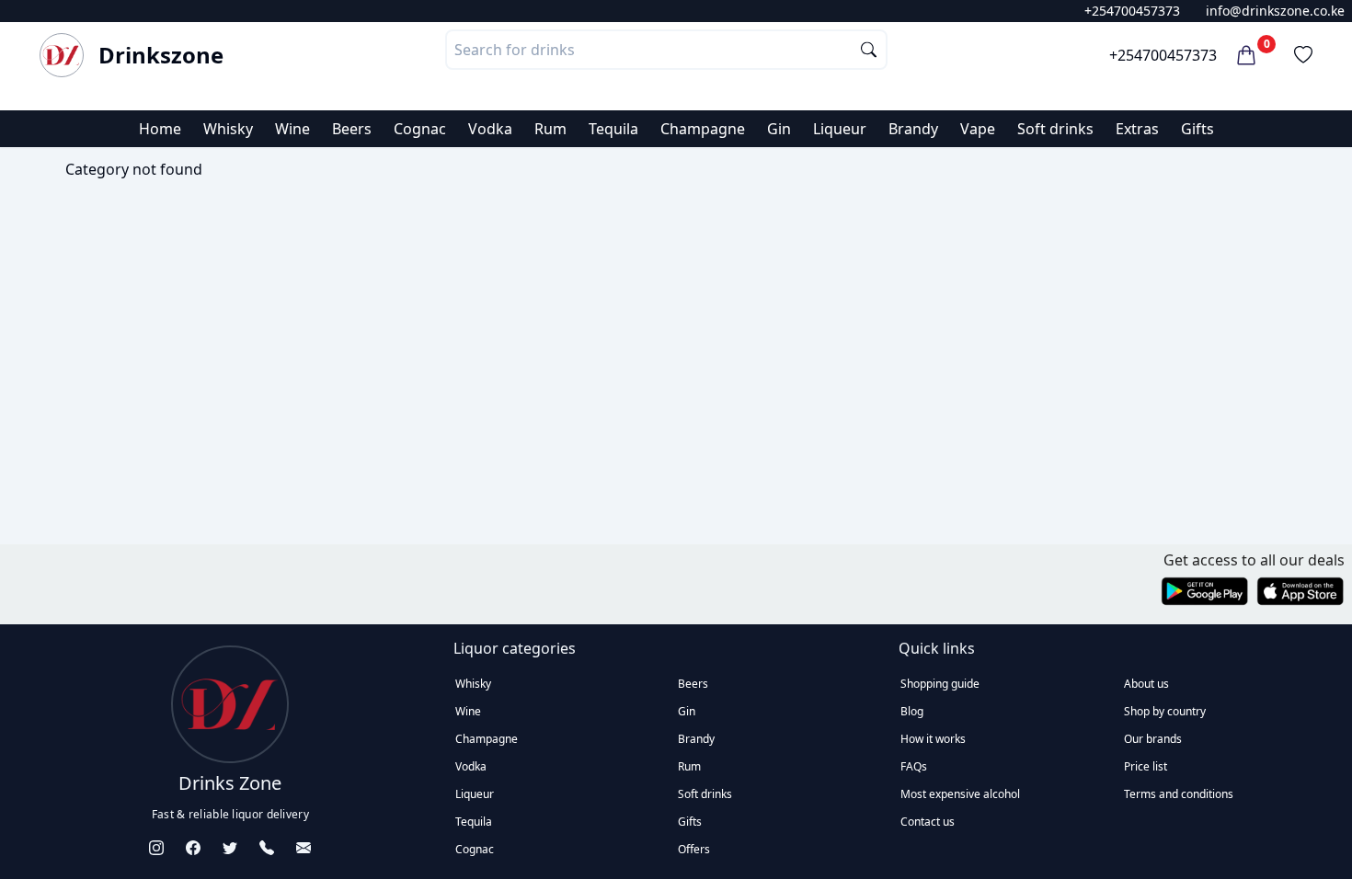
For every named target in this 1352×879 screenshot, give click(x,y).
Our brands (1153, 739)
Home (160, 129)
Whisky (228, 129)
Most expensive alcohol (960, 794)
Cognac (420, 129)
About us (1146, 683)
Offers (694, 849)
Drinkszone (160, 55)
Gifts (1197, 129)
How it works (933, 739)
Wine (292, 129)
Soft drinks (1055, 129)
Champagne (702, 129)
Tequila (613, 129)
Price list (1145, 766)
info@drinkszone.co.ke (1275, 10)
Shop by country (1165, 711)
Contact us (927, 821)
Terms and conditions (1178, 794)
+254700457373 (1132, 10)
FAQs (913, 766)
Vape (977, 129)
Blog (911, 711)
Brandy (913, 129)
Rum (550, 129)
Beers (352, 129)
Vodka (490, 129)
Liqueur (839, 129)
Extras (1137, 129)
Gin (779, 129)
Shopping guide (940, 683)
